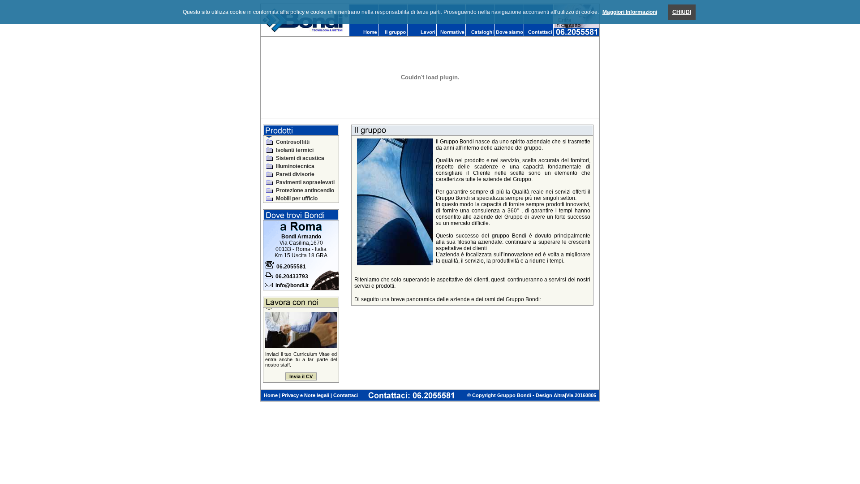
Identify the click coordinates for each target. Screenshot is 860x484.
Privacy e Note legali (305, 395)
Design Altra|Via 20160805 (566, 395)
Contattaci (345, 395)
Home (271, 395)
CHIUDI (681, 12)
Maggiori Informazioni (629, 12)
